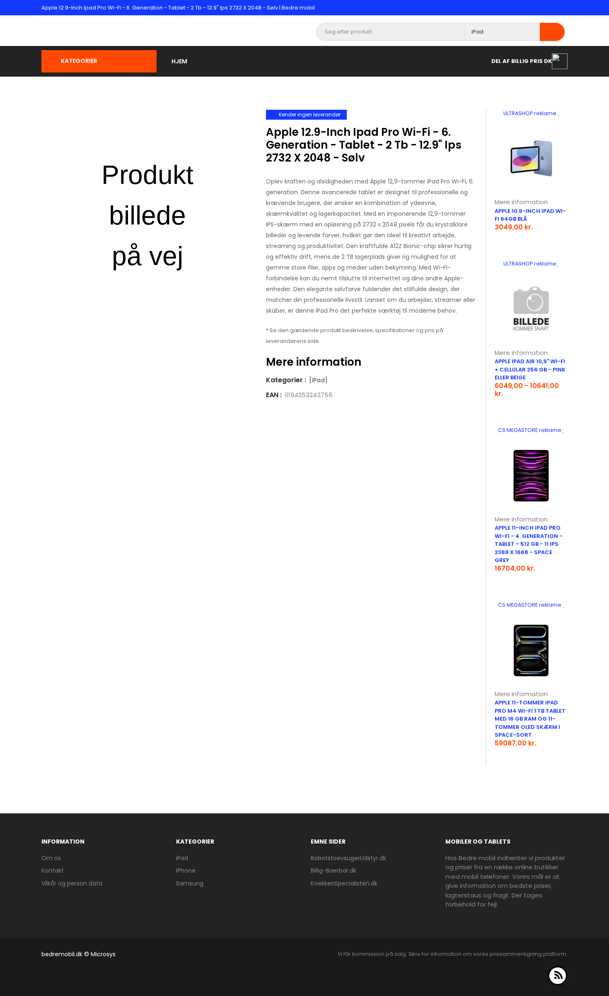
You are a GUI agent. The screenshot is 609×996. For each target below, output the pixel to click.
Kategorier (79, 61)
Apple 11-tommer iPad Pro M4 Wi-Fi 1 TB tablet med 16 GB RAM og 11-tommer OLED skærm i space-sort (530, 719)
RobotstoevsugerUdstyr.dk (348, 858)
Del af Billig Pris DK (521, 61)
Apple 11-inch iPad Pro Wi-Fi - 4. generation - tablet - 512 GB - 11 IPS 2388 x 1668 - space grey (529, 544)
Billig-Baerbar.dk (333, 870)
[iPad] (318, 380)
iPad (182, 858)
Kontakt (52, 870)
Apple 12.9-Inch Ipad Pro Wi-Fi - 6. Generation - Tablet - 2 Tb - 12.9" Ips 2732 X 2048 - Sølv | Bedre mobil (178, 8)
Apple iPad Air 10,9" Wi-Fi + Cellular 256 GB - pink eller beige (530, 369)
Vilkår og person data (71, 883)
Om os (51, 858)
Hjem (179, 61)
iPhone (186, 870)
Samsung (189, 883)
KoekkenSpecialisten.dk (344, 883)
